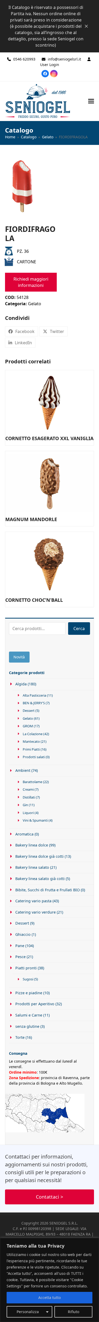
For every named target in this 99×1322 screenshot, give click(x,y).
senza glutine (27, 1026)
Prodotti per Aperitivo (34, 1003)
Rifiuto (73, 1311)
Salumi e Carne (28, 1015)
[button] (91, 101)
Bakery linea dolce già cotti (39, 856)
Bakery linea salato (32, 867)
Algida (21, 683)
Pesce (20, 956)
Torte (20, 1037)
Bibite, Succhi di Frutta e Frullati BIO (47, 889)
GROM (28, 726)
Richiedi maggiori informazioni (30, 282)
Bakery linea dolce (31, 845)
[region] (49, 1280)
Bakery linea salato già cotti (40, 878)
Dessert (29, 710)
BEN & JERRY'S (34, 703)
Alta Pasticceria (34, 695)
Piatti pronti (26, 967)
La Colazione (33, 733)
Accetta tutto (49, 1297)
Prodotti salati (34, 757)
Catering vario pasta (33, 900)
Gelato (34, 304)
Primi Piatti (31, 749)
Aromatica (24, 834)
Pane (19, 945)
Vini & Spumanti (35, 820)
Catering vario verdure (35, 912)
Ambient (22, 770)
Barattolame (32, 781)
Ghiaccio (23, 934)
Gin (25, 804)
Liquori (28, 812)
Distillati (29, 797)
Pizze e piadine (28, 992)
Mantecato (31, 741)
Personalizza (28, 1311)
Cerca (79, 628)
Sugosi (28, 979)
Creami (28, 789)
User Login (49, 64)
